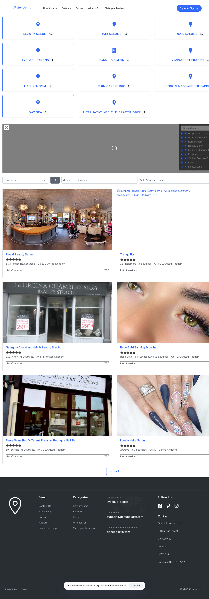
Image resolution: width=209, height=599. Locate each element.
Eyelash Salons (35, 60)
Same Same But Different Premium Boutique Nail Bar (41, 440)
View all (114, 471)
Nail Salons (187, 34)
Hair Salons (111, 34)
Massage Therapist (187, 60)
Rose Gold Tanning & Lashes (139, 347)
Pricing (79, 8)
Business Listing (48, 528)
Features (66, 8)
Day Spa (35, 112)
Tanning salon (111, 60)
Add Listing (45, 511)
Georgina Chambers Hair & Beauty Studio (33, 347)
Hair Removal (35, 86)
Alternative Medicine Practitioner (111, 112)
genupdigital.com (118, 532)
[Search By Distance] (55, 180)
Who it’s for (94, 8)
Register (43, 522)
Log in (42, 517)
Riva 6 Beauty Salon (19, 254)
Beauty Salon (35, 34)
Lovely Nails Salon (132, 440)
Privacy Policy (11, 589)
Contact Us (45, 506)
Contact (24, 589)
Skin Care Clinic (111, 86)
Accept (136, 585)
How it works (50, 8)
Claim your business (115, 8)
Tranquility (127, 254)
